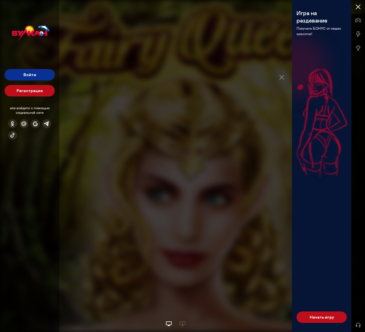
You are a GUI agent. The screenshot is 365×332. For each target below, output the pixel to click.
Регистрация (30, 90)
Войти (29, 74)
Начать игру (322, 317)
